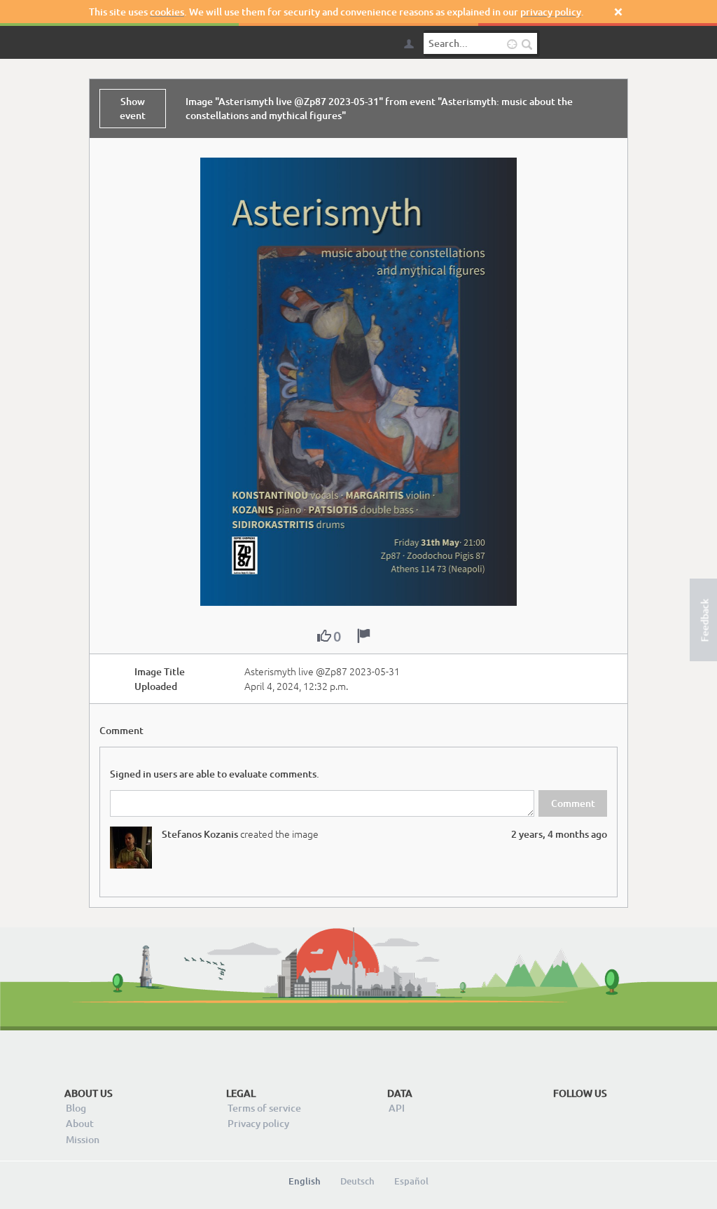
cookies (167, 11)
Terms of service (264, 1107)
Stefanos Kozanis (200, 834)
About (80, 1123)
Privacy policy (258, 1123)
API (397, 1107)
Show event (133, 108)
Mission (82, 1139)
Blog (76, 1107)
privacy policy (550, 11)
